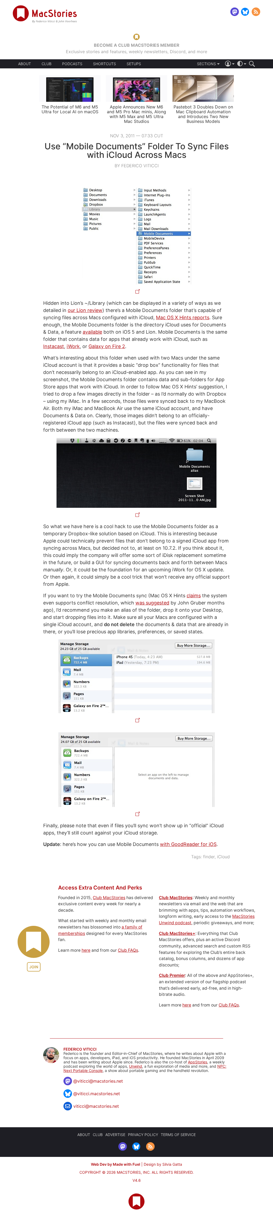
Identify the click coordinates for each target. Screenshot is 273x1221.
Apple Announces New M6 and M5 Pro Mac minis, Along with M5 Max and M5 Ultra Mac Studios (136, 114)
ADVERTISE (115, 1134)
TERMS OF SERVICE (178, 1134)
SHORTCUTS (104, 64)
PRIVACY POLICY (143, 1134)
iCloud (223, 856)
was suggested (152, 603)
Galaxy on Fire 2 (107, 346)
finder (209, 856)
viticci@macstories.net (96, 1106)
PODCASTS (72, 64)
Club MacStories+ (177, 933)
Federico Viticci (80, 1049)
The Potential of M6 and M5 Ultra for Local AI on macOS (70, 109)
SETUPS (134, 64)
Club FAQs (128, 950)
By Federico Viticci (137, 165)
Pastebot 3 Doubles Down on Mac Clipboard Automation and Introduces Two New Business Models (203, 114)
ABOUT (24, 64)
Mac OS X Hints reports (182, 317)
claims (194, 595)
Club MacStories (109, 897)
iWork (73, 346)
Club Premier (172, 975)
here (86, 950)
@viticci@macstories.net (98, 1081)
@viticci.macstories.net (96, 1093)
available (92, 332)
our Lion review (85, 310)
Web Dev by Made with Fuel (115, 1164)
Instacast (53, 346)
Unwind (135, 1066)
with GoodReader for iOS (188, 844)
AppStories (197, 1062)
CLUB (46, 63)
